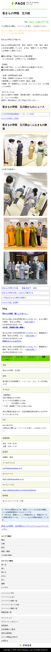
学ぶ (3, 580)
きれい (3, 576)
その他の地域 (6, 555)
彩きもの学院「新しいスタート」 (15, 314)
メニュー (31, 357)
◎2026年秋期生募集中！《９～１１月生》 (18, 114)
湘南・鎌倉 (5, 551)
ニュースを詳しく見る (10, 118)
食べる (3, 565)
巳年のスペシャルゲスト (12, 341)
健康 (3, 584)
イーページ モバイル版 (10, 605)
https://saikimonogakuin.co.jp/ (13, 479)
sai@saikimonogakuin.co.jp (12, 468)
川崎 (3, 544)
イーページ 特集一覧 (9, 601)
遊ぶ (3, 568)
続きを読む (29, 322)
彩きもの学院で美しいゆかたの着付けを (17, 293)
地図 (43, 357)
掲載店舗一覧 (6, 612)
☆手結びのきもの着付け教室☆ (14, 298)
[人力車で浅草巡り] (25, 150)
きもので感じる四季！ (11, 303)
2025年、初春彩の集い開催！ (13, 327)
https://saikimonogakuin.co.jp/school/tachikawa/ (19, 490)
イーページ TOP (7, 593)
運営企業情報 (6, 633)
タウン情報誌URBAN (9, 637)
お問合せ (4, 641)
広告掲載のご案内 (8, 629)
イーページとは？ (8, 597)
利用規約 (4, 625)
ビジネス (4, 587)
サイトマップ (6, 618)
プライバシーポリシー (10, 622)
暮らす (3, 572)
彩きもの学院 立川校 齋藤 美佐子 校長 (19, 288)
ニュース (19, 357)
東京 (3, 548)
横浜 (3, 540)
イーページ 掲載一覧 (9, 608)
